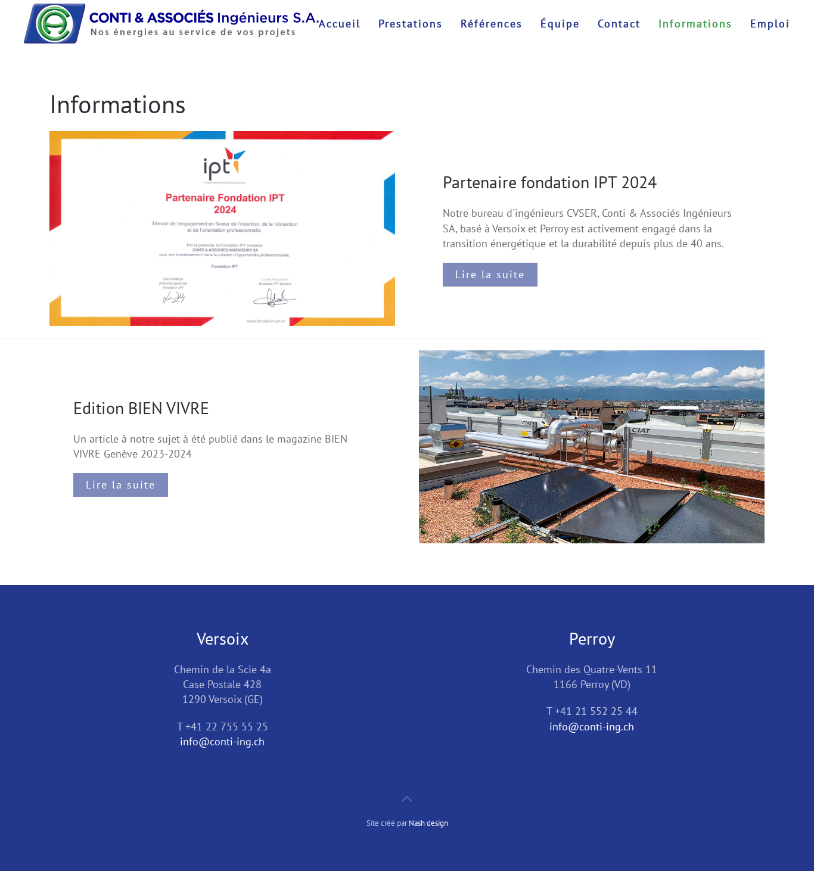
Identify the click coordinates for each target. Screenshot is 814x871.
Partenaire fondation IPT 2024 (550, 182)
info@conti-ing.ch (222, 741)
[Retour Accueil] (171, 24)
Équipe (560, 23)
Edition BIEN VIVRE (141, 408)
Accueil (340, 23)
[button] (407, 799)
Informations (695, 23)
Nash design (428, 823)
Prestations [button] (410, 23)
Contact (619, 23)
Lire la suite (490, 274)
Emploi (770, 23)
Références (492, 23)
